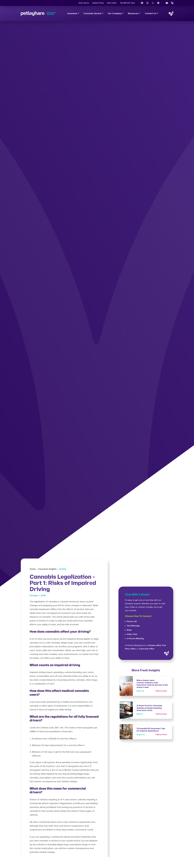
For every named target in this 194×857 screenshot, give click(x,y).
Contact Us (150, 13)
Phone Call (132, 621)
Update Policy (98, 3)
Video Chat (132, 634)
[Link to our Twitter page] (152, 3)
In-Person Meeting (135, 638)
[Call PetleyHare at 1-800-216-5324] (172, 3)
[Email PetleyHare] (167, 3)
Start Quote (84, 3)
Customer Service (92, 13)
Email (129, 630)
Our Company (115, 13)
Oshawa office (154, 645)
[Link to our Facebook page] (142, 3)
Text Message (133, 625)
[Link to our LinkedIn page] (158, 3)
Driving (62, 569)
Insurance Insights (47, 569)
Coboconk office (146, 648)
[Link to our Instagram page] (147, 3)
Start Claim (112, 3)
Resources (133, 13)
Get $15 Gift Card (127, 3)
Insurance (72, 13)
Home (33, 569)
